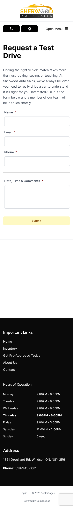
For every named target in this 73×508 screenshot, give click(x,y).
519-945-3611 (26, 468)
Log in (23, 493)
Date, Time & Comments (23, 181)
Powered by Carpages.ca (36, 500)
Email (9, 132)
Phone (10, 152)
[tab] (17, 386)
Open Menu (55, 29)
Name (10, 112)
